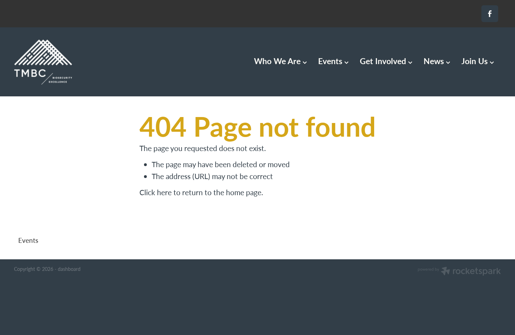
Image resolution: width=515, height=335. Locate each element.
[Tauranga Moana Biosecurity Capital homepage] (62, 62)
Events (331, 60)
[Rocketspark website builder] (459, 272)
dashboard (69, 269)
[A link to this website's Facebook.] (489, 13)
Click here (155, 192)
